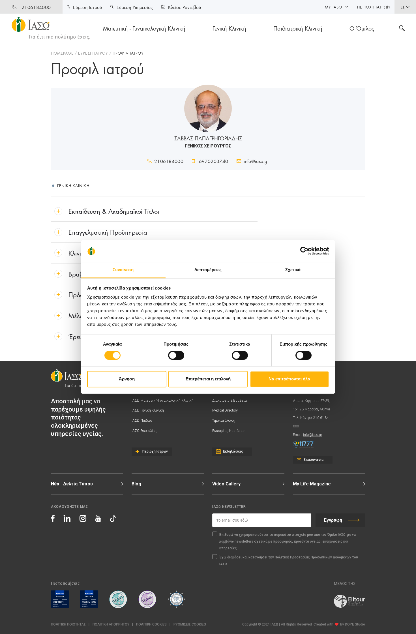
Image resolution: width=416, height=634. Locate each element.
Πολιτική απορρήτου (111, 624)
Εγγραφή (333, 520)
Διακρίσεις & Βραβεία (229, 400)
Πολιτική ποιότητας (68, 624)
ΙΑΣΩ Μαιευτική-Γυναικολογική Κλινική (163, 400)
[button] (189, 624)
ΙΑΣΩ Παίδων (142, 421)
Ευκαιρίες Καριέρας (228, 431)
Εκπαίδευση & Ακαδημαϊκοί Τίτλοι (113, 211)
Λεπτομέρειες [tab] (208, 269)
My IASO (333, 7)
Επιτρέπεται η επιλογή (208, 378)
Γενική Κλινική (229, 28)
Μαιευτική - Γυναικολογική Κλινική (144, 28)
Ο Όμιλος (361, 28)
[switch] (176, 355)
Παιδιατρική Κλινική (297, 28)
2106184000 (36, 6)
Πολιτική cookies (151, 624)
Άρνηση (127, 378)
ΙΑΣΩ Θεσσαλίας (144, 431)
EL (403, 7)
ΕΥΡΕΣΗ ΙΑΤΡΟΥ (93, 53)
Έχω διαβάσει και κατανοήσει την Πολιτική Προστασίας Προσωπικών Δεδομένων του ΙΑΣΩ (288, 560)
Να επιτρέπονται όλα (289, 378)
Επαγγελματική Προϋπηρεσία (107, 232)
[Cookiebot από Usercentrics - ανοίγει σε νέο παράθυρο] (304, 251)
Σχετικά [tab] (293, 269)
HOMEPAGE (62, 53)
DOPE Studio (355, 624)
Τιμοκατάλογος (223, 421)
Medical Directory (225, 410)
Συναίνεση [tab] (123, 269)
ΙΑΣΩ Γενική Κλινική (148, 410)
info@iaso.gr (256, 161)
